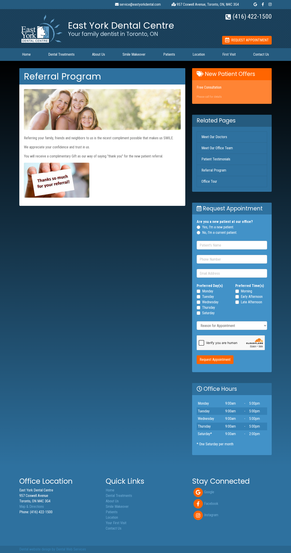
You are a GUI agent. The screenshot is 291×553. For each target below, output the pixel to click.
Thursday (208, 307)
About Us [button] (98, 54)
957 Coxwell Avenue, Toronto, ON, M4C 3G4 (207, 4)
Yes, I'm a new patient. (218, 227)
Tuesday (208, 296)
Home (26, 54)
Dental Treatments (119, 495)
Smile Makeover (134, 54)
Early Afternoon (252, 296)
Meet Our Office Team (217, 148)
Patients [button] (169, 54)
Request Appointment (215, 359)
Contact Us (261, 54)
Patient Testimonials (215, 159)
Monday (207, 291)
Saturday (208, 313)
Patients (112, 512)
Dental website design (35, 549)
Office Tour (209, 181)
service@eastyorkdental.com (140, 4)
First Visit (229, 54)
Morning (246, 291)
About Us (112, 501)
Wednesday (210, 302)
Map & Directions (31, 506)
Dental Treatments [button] (61, 54)
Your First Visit (116, 523)
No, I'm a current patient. (219, 232)
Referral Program (213, 170)
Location (199, 54)
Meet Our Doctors (214, 137)
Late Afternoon (251, 302)
